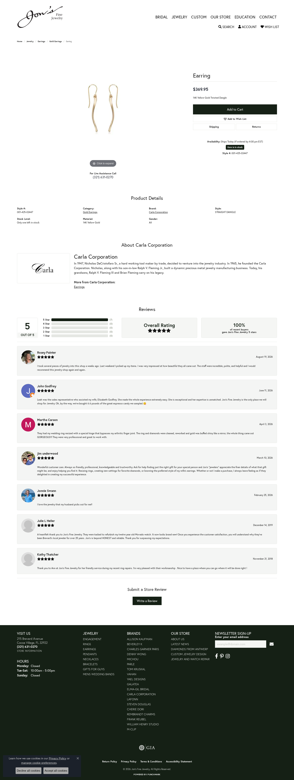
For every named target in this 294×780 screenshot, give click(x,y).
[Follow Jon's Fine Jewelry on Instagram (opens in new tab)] (228, 656)
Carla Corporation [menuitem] (141, 694)
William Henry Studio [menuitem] (143, 724)
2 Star (46, 331)
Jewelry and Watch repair (190, 659)
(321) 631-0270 (103, 177)
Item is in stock (235, 147)
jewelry (30, 41)
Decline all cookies (28, 770)
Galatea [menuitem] (133, 684)
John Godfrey (46, 386)
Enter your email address (232, 637)
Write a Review (147, 601)
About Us (177, 639)
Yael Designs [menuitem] (136, 679)
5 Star (46, 319)
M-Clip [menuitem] (131, 729)
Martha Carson (47, 420)
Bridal (161, 17)
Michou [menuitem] (132, 659)
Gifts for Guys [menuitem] (94, 669)
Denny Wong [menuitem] (136, 654)
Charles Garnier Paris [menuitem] (143, 649)
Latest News (180, 644)
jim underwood (47, 453)
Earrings (41, 41)
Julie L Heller (46, 521)
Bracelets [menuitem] (90, 664)
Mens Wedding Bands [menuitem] (98, 674)
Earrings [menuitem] (89, 649)
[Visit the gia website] (147, 748)
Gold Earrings (55, 41)
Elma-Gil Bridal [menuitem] (138, 689)
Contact (268, 17)
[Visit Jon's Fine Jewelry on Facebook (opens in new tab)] (216, 656)
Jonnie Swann (46, 491)
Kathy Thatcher (48, 554)
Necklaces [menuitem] (91, 659)
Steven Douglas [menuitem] (139, 704)
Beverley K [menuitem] (134, 644)
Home (19, 41)
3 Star (46, 327)
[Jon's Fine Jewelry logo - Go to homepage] (42, 17)
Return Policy (109, 761)
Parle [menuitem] (131, 664)
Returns (256, 126)
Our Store (221, 17)
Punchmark (154, 774)
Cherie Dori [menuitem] (135, 709)
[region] (103, 108)
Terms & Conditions (151, 761)
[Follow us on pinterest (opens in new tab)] (222, 656)
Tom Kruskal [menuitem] (136, 669)
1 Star (46, 335)
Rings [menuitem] (87, 644)
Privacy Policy (128, 761)
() (111, 319)
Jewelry (179, 17)
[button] (226, 27)
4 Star (46, 323)
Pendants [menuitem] (90, 654)
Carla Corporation (158, 212)
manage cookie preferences (39, 762)
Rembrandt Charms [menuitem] (141, 714)
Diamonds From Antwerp (189, 649)
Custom (199, 17)
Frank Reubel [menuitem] (136, 719)
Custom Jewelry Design (188, 654)
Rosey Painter (46, 352)
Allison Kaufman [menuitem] (139, 639)
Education (245, 17)
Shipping (214, 126)
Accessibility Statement (179, 761)
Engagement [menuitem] (92, 639)
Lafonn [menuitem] (132, 699)
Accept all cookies (56, 770)
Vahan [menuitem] (131, 674)
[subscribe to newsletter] (271, 644)
